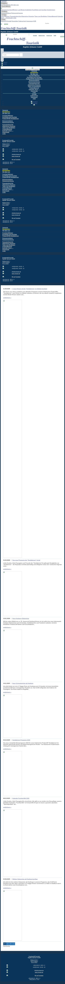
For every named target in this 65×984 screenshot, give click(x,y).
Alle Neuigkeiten (6, 5)
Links (14, 18)
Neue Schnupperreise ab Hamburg (22, 683)
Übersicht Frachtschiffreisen (9, 10)
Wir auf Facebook (16, 159)
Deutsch (5, 62)
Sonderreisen (51, 10)
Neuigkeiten (4, 3)
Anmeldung (4, 11)
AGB (34, 21)
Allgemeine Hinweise (27, 16)
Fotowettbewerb (52, 16)
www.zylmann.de (16, 156)
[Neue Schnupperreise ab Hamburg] (12, 737)
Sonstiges (3, 14)
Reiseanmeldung (6, 13)
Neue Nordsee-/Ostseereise (20, 618)
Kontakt (3, 19)
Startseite (3, 1)
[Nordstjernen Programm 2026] (12, 795)
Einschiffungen (5, 16)
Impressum (29, 21)
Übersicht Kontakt (6, 21)
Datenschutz (22, 21)
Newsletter (15, 21)
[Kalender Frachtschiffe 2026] (12, 876)
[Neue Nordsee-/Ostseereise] (12, 680)
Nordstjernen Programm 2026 (21, 740)
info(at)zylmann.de (16, 154)
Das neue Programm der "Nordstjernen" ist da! (26, 560)
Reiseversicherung (17, 13)
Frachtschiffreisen (5, 6)
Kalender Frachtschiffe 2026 (20, 798)
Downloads (9, 18)
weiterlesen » (7, 297)
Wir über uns (15, 5)
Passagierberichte (15, 16)
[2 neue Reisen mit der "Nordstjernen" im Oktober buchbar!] (12, 557)
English (5, 64)
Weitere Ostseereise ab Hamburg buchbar (25, 879)
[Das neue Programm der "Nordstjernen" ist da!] (12, 615)
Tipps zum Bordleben (40, 16)
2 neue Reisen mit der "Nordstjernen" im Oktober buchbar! (29, 289)
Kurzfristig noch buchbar (39, 10)
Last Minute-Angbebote (25, 10)
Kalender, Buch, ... (34, 89)
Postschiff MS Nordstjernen (34, 78)
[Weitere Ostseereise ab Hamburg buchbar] (12, 940)
